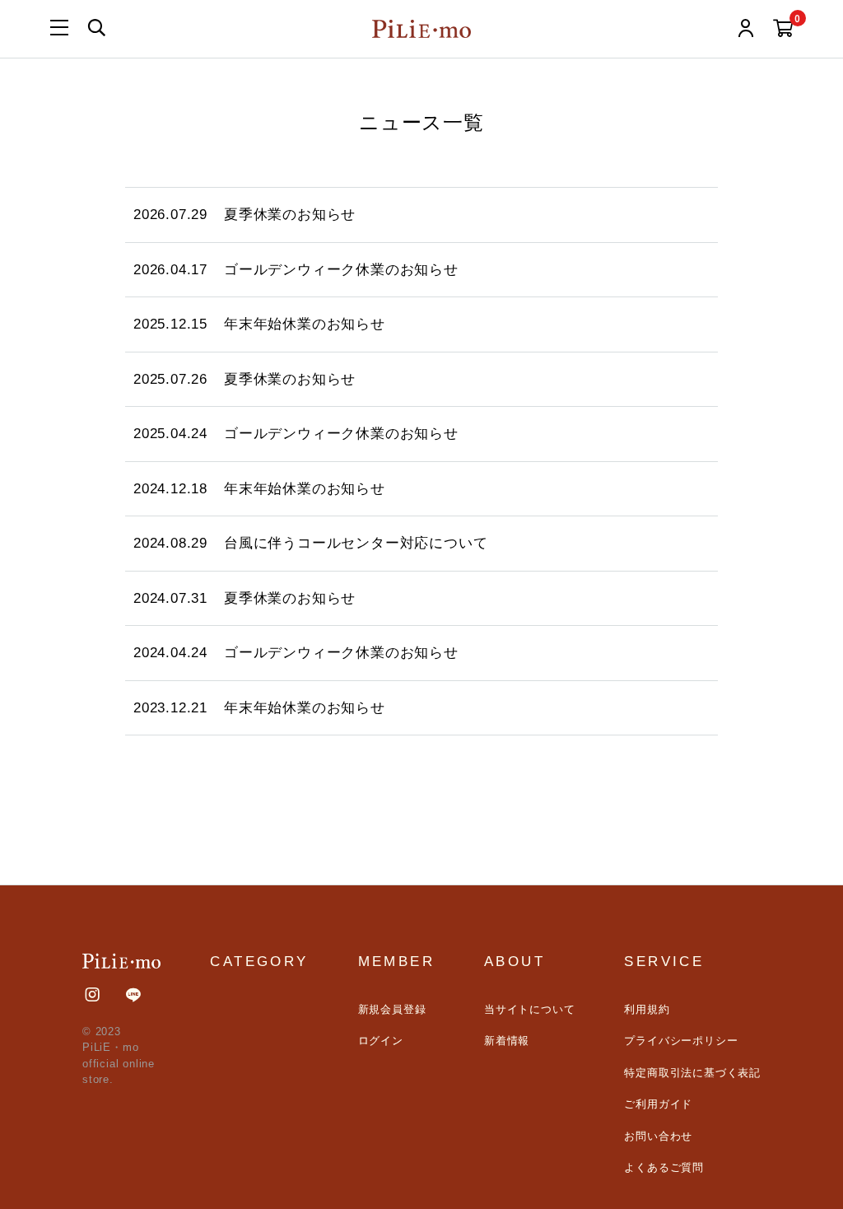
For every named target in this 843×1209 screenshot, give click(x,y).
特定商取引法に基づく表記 (692, 1073)
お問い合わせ (658, 1136)
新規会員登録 (392, 1009)
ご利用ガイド (658, 1104)
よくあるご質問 (664, 1167)
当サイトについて (529, 1009)
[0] (783, 30)
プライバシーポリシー (681, 1040)
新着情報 (506, 1040)
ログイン (380, 1040)
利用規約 (646, 1009)
